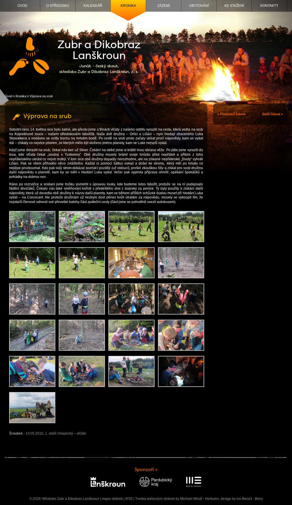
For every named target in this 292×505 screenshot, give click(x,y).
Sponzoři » (146, 469)
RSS (129, 499)
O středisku (57, 6)
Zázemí (163, 6)
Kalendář (93, 6)
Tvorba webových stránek (155, 499)
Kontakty (269, 6)
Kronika (128, 6)
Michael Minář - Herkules (199, 499)
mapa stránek (112, 499)
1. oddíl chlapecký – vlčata (65, 433)
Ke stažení (234, 6)
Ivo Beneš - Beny (250, 499)
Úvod (22, 6)
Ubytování (199, 6)
